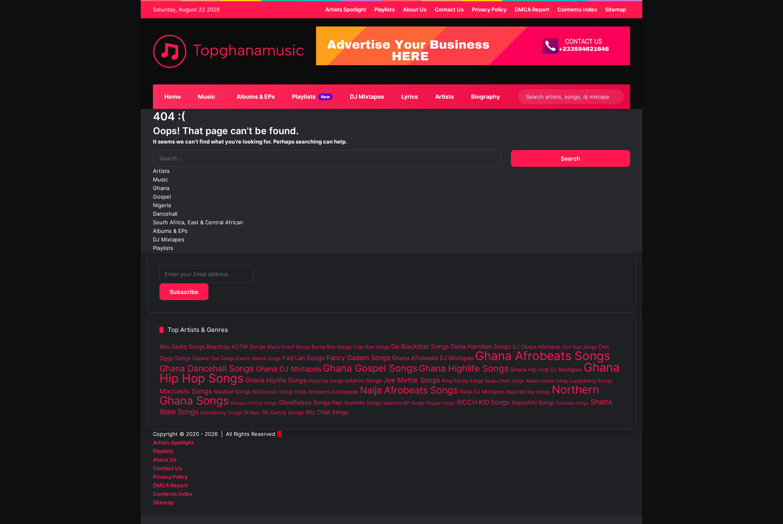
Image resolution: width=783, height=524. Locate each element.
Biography (485, 96)
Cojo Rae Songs (371, 347)
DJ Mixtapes (366, 96)
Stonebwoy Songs (221, 413)
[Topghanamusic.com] (228, 51)
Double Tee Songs (213, 358)
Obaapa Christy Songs (253, 403)
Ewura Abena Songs (258, 358)
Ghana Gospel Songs (370, 368)
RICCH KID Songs (483, 402)
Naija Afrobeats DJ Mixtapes (326, 392)
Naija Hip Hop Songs (528, 392)
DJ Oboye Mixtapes (537, 347)
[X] (621, 511)
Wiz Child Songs (326, 412)
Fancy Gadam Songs (358, 358)
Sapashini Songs (533, 402)
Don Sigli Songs (579, 347)
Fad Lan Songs (304, 358)
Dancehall (165, 213)
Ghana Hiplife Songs (276, 380)
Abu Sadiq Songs (182, 346)
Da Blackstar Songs (420, 346)
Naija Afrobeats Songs (409, 390)
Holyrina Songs (325, 381)
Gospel (162, 196)
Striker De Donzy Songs (273, 412)
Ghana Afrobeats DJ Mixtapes (432, 357)
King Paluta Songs (462, 381)
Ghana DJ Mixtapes (288, 369)
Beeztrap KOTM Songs (235, 346)
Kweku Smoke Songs (547, 381)
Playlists (310, 96)
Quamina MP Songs (404, 403)
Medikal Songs (232, 391)
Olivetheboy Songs (304, 402)
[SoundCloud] (615, 511)
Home (172, 96)
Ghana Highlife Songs (464, 368)
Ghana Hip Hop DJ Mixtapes (546, 369)
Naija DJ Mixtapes (482, 392)
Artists (444, 96)
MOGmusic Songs (272, 392)
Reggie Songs (440, 403)
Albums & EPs (255, 96)
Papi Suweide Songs (357, 403)
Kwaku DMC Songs (504, 381)
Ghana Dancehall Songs (206, 368)
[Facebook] (628, 511)
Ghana (161, 188)
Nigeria (162, 205)
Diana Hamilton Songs (481, 346)
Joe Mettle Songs (411, 380)
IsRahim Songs (363, 380)
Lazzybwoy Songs (591, 381)
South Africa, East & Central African (198, 222)
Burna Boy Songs (332, 347)
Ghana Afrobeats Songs (542, 356)
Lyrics (409, 96)
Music (206, 96)
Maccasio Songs (185, 391)
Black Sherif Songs (288, 347)
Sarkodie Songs (572, 403)
